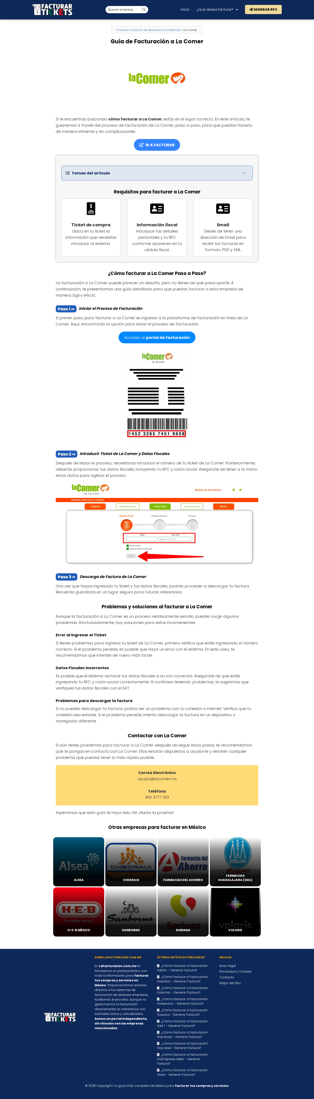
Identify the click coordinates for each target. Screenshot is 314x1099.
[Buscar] (143, 9)
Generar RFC (265, 9)
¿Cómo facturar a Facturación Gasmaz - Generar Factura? (182, 990)
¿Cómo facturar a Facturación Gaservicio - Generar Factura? (182, 1001)
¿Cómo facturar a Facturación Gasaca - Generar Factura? (182, 1012)
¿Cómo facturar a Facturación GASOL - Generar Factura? (182, 968)
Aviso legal (227, 966)
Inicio (185, 9)
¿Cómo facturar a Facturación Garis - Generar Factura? (182, 1072)
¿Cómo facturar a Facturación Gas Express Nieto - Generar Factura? (182, 1059)
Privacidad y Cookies (235, 971)
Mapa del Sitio (230, 983)
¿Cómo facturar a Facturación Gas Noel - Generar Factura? (182, 1045)
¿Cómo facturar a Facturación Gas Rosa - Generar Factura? (182, 1034)
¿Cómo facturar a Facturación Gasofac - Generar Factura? (182, 979)
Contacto (226, 977)
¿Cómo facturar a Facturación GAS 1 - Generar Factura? (182, 1023)
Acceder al (157, 337)
